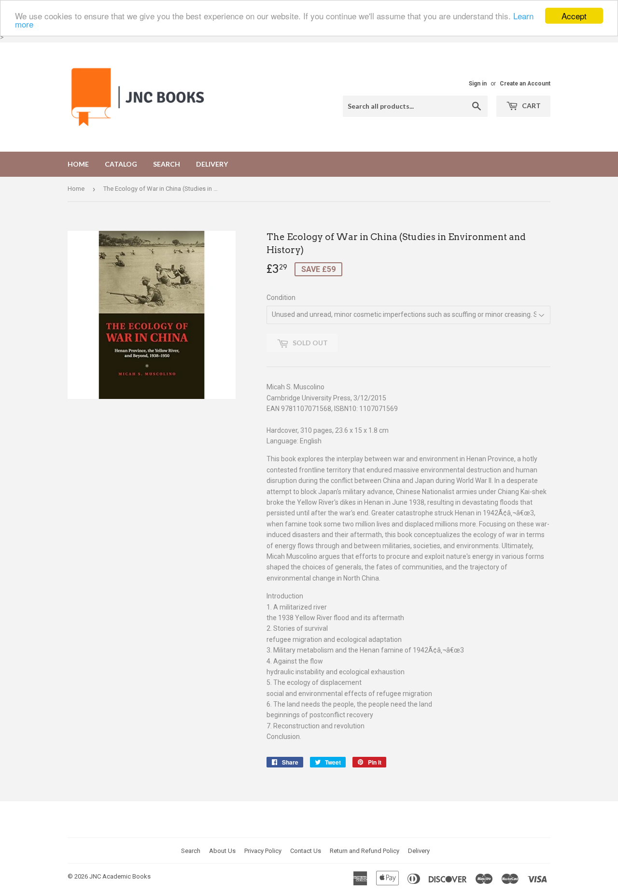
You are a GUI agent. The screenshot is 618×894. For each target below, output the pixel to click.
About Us (222, 850)
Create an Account (525, 83)
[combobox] (415, 106)
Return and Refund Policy (364, 850)
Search (166, 164)
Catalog (121, 164)
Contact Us (305, 850)
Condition (281, 297)
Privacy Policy (262, 850)
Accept (574, 16)
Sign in (478, 83)
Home (78, 164)
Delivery (212, 164)
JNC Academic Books (120, 876)
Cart (530, 105)
